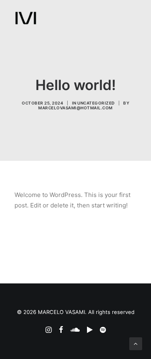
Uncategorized (96, 103)
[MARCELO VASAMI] (25, 18)
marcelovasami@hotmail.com (75, 107)
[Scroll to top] (135, 343)
